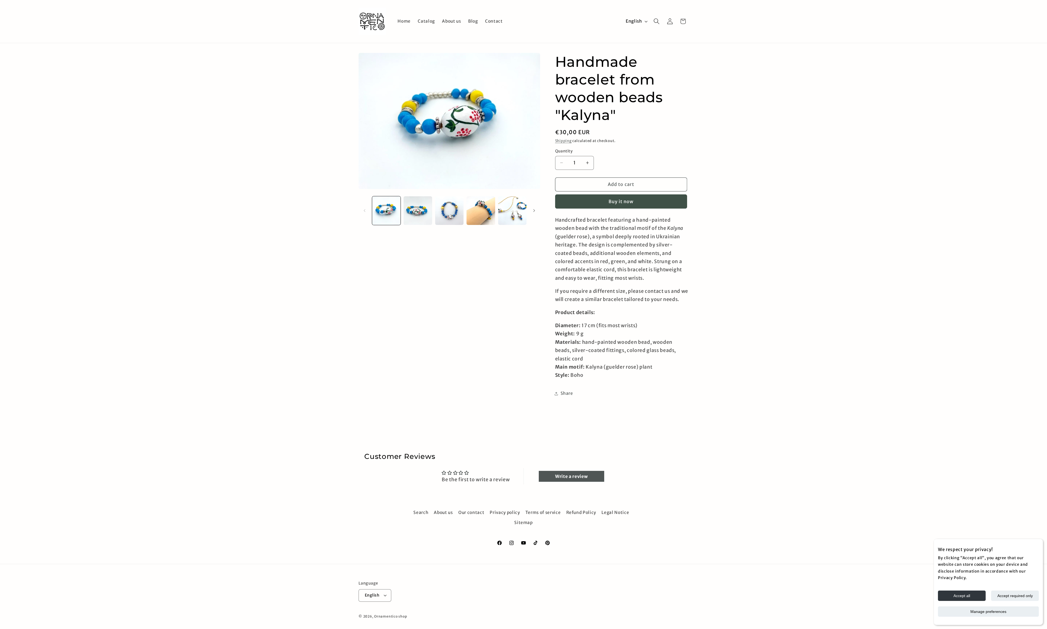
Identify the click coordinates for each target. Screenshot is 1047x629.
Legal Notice (615, 512)
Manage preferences (988, 611)
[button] (656, 21)
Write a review (571, 476)
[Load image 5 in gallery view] (512, 210)
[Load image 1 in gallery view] (386, 210)
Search (420, 512)
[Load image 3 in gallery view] (449, 210)
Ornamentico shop (390, 616)
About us (443, 512)
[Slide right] (534, 210)
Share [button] (567, 393)
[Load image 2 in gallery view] (418, 210)
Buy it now (621, 201)
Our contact (471, 512)
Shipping (563, 141)
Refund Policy (581, 512)
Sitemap (523, 522)
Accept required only (1015, 596)
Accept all (961, 596)
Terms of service (543, 512)
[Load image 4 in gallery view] (481, 210)
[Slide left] (365, 210)
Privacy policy (505, 512)
